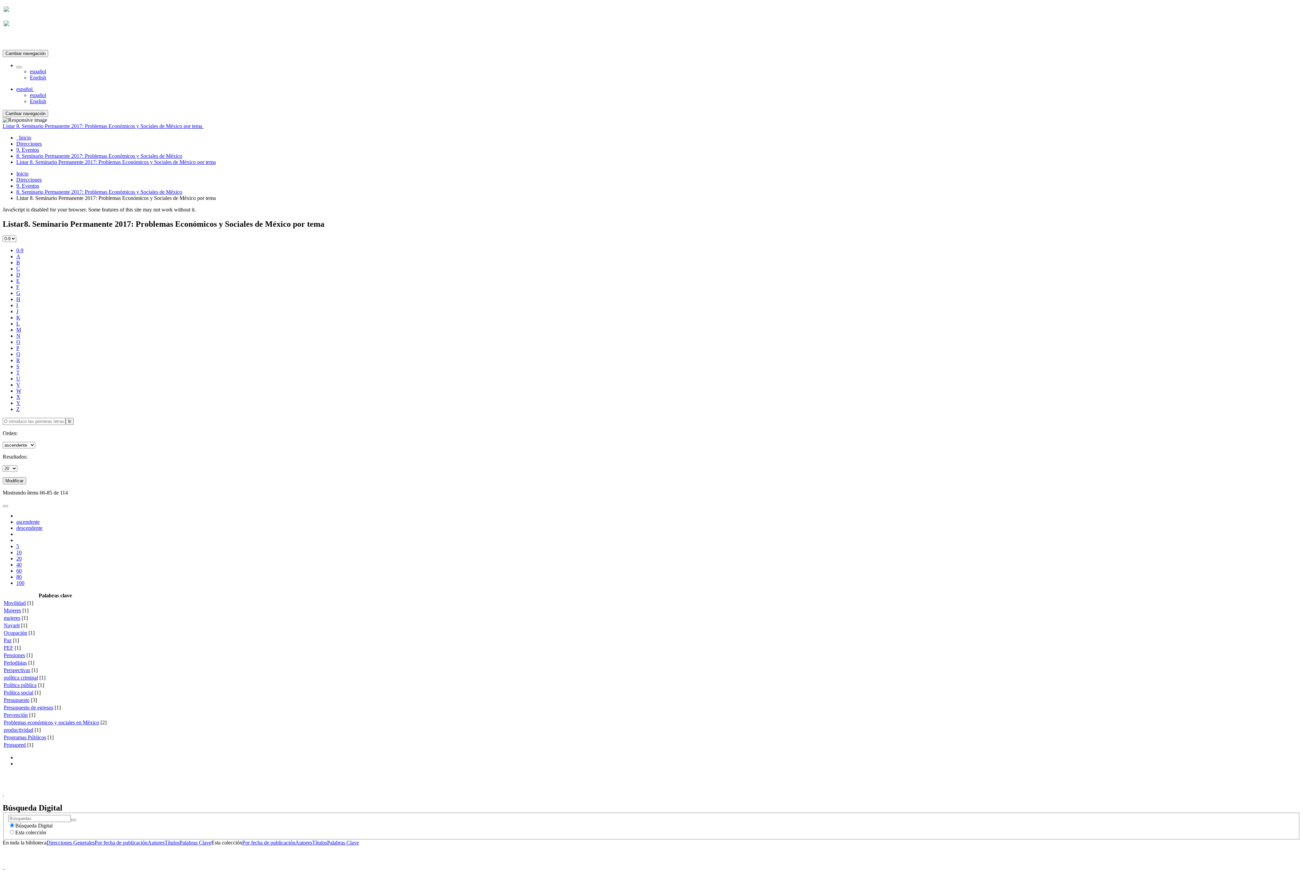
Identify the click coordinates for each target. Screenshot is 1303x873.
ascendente (28, 522)
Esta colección (30, 832)
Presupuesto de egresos (28, 707)
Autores (156, 843)
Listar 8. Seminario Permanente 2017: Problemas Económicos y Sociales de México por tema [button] (103, 126)
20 (19, 558)
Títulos (172, 843)
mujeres (12, 618)
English (38, 77)
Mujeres (12, 610)
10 (19, 552)
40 (19, 565)
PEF (8, 648)
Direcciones (29, 180)
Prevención (16, 715)
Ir (69, 421)
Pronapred (15, 745)
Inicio (22, 174)
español (38, 71)
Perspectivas (17, 670)
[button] (19, 67)
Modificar (14, 480)
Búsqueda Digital (34, 826)
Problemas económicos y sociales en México (51, 722)
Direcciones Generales (70, 843)
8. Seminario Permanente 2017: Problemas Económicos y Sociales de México (99, 192)
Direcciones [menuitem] (29, 144)
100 (20, 583)
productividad (18, 730)
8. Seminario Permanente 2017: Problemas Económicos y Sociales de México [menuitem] (99, 156)
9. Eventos (27, 186)
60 (19, 571)
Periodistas (15, 663)
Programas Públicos (25, 737)
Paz (8, 640)
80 (19, 577)
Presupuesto (17, 700)
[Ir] (73, 820)
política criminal (21, 678)
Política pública (20, 685)
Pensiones (14, 655)
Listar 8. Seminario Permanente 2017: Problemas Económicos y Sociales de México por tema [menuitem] (116, 162)
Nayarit (12, 625)
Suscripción (16, 40)
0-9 (19, 250)
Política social (18, 692)
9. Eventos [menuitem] (27, 150)
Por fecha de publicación (121, 843)
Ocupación (15, 633)
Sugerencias (663, 787)
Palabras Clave (195, 843)
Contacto (636, 787)
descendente (29, 528)
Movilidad (15, 603)
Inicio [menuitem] (23, 138)
